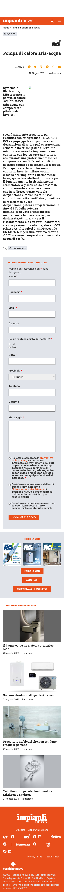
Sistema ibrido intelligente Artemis (28, 695)
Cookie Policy (52, 856)
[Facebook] (12, 836)
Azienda (14, 323)
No (14, 347)
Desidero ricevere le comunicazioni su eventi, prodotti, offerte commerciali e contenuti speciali (33, 505)
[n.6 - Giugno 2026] (32, 555)
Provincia (15, 370)
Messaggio (16, 417)
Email (13, 307)
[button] (52, 21)
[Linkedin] (39, 836)
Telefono (14, 386)
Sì (13, 343)
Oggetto (14, 401)
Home (6, 27)
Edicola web (32, 571)
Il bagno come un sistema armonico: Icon (28, 647)
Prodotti (10, 34)
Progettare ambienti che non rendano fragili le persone (30, 743)
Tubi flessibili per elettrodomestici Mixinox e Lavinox (27, 792)
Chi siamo (20, 829)
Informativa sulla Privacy (28, 489)
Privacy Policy (34, 856)
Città (13, 355)
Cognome (15, 292)
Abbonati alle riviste (38, 829)
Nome (13, 276)
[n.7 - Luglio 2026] (12, 555)
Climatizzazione (17, 248)
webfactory (55, 73)
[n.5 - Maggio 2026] (52, 555)
